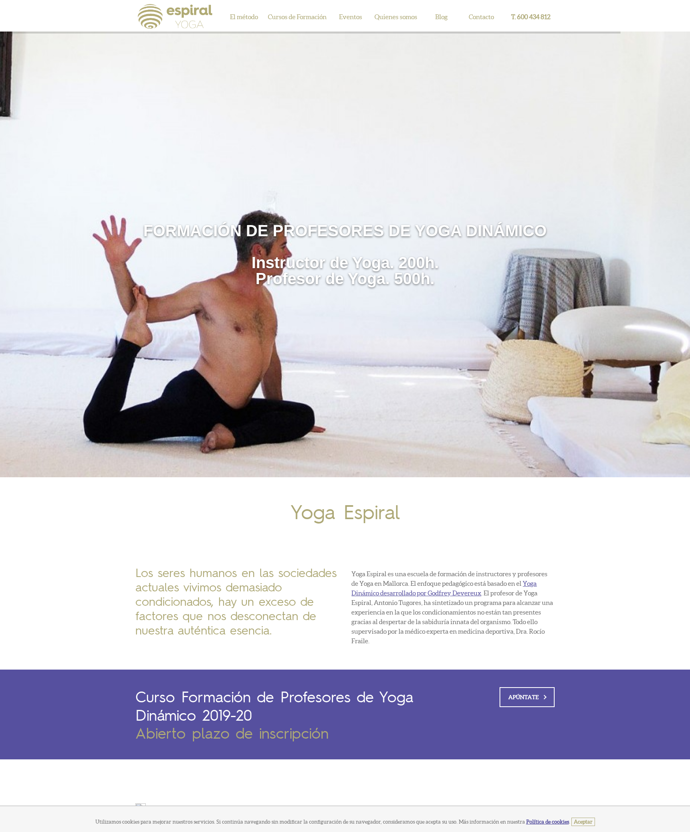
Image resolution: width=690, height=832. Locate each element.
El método (244, 16)
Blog (441, 16)
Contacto (481, 16)
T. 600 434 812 (531, 16)
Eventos (350, 16)
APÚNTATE (523, 697)
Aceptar (583, 822)
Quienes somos (396, 16)
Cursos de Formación (297, 16)
